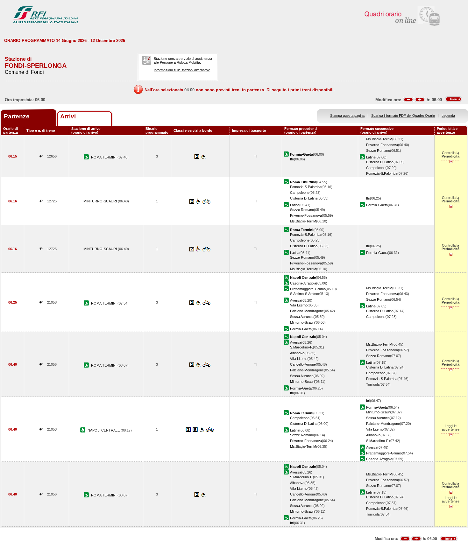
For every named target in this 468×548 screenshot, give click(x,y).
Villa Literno (299, 305)
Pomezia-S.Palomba (381, 173)
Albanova (297, 353)
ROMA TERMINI (104, 157)
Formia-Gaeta (377, 205)
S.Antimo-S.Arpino (304, 294)
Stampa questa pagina (347, 115)
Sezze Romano (378, 150)
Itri (292, 159)
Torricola (372, 384)
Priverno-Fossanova (382, 145)
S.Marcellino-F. (301, 347)
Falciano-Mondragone (307, 311)
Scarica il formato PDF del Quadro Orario (403, 115)
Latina (370, 157)
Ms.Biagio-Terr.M (379, 139)
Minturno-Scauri (302, 322)
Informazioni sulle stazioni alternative (182, 70)
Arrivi (68, 116)
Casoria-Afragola (303, 283)
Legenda (448, 115)
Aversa (295, 300)
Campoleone (376, 168)
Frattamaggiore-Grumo (308, 289)
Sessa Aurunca (302, 317)
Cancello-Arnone (303, 364)
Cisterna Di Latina (380, 162)
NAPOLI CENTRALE (104, 430)
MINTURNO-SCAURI (100, 201)
